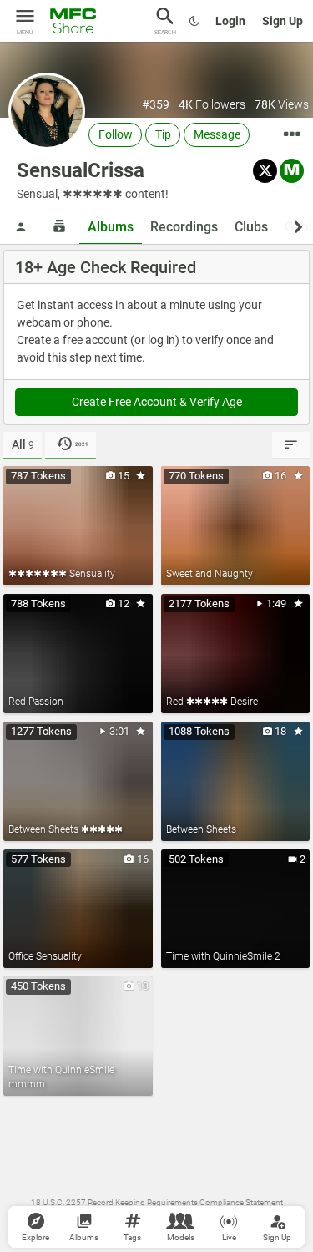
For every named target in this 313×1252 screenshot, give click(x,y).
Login (230, 21)
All (23, 444)
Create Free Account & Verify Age (157, 401)
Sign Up (282, 21)
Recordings (184, 227)
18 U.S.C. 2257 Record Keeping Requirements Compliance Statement (157, 1202)
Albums (111, 227)
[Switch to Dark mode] (194, 21)
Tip (163, 134)
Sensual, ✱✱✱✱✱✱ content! (93, 193)
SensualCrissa (80, 170)
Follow (115, 134)
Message (217, 134)
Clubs (251, 227)
